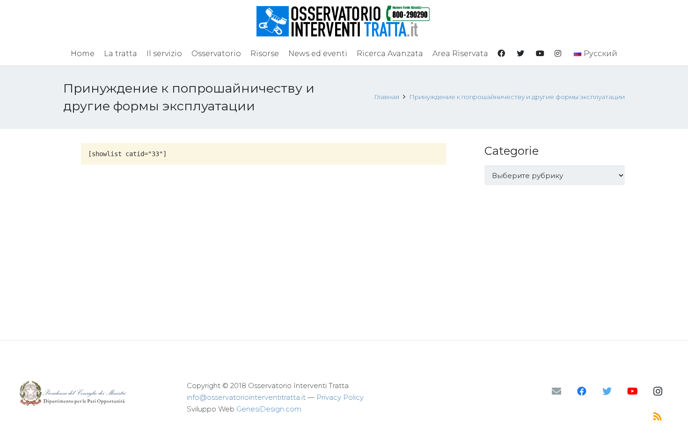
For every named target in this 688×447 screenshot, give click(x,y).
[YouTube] (632, 391)
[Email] (556, 391)
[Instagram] (657, 391)
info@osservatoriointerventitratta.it (246, 397)
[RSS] (657, 416)
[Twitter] (607, 391)
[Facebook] (581, 391)
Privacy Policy (340, 397)
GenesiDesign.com (268, 408)
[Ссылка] (344, 21)
